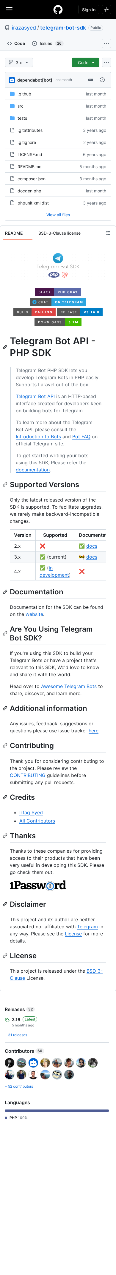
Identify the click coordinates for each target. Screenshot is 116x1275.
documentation (33, 470)
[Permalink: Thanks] (5, 835)
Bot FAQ (81, 436)
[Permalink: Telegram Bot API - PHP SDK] (5, 347)
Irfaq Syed (31, 812)
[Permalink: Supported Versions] (5, 484)
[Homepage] (58, 9)
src (20, 105)
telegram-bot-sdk (63, 28)
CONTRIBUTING (28, 775)
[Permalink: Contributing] (5, 746)
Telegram (87, 927)
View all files (58, 214)
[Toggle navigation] (9, 9)
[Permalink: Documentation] (5, 592)
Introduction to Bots (38, 436)
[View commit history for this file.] (102, 80)
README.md (30, 166)
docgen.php (29, 190)
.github (24, 93)
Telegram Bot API (35, 396)
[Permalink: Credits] (5, 797)
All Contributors (37, 821)
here (93, 731)
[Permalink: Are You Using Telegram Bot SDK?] (5, 633)
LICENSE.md (30, 154)
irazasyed (24, 28)
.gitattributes (30, 130)
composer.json (32, 178)
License (73, 934)
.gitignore (27, 142)
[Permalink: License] (5, 955)
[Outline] (108, 233)
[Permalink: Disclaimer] (5, 904)
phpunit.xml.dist (33, 202)
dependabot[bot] (34, 79)
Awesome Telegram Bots (69, 686)
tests (22, 118)
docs (91, 546)
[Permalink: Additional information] (5, 708)
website (34, 614)
